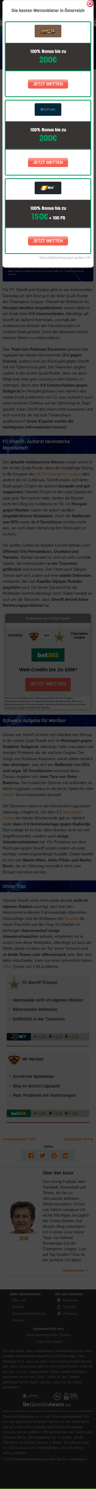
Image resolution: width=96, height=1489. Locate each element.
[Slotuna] (48, 109)
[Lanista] (48, 31)
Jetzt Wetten (48, 84)
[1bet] (48, 188)
